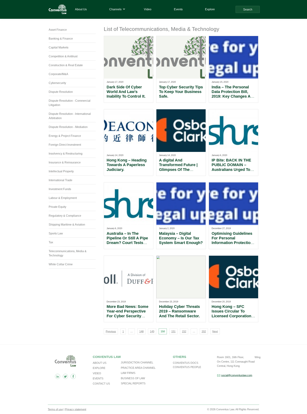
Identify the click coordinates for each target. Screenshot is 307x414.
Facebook (73, 376)
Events (98, 378)
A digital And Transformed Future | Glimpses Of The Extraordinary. (178, 167)
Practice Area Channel (138, 367)
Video (97, 373)
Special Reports (133, 383)
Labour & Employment (63, 197)
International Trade (60, 180)
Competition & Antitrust (63, 56)
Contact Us (101, 383)
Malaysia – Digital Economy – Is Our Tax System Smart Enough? (181, 238)
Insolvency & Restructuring (65, 153)
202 (204, 331)
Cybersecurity (57, 82)
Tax (51, 242)
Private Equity (57, 206)
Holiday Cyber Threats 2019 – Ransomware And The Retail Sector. (179, 311)
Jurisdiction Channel (137, 362)
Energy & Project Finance (65, 135)
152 (184, 331)
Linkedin (57, 376)
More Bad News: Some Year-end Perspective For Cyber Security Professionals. (127, 313)
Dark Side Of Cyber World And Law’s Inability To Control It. (126, 92)
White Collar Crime (61, 264)
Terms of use (55, 409)
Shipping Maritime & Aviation (67, 224)
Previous (111, 331)
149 (152, 331)
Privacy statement (75, 409)
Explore (99, 367)
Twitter (65, 376)
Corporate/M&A (58, 74)
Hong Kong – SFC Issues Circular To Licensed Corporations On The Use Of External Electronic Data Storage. (233, 318)
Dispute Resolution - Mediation (68, 126)
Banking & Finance (61, 38)
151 (173, 331)
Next (215, 331)
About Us (99, 362)
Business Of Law (133, 378)
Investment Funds (60, 189)
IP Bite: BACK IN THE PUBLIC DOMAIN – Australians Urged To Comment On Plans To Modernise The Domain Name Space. (233, 172)
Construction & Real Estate (66, 65)
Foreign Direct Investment (65, 144)
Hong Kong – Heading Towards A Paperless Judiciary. (127, 165)
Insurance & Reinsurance (65, 162)
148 (141, 331)
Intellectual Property (61, 171)
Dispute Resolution (61, 91)
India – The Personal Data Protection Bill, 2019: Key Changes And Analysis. (233, 94)
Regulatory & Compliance (65, 215)
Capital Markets (58, 47)
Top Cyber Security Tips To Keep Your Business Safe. (181, 92)
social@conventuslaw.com (236, 375)
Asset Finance (58, 29)
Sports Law (56, 233)
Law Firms (128, 372)
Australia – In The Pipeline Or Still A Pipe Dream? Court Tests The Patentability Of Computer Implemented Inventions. (128, 245)
